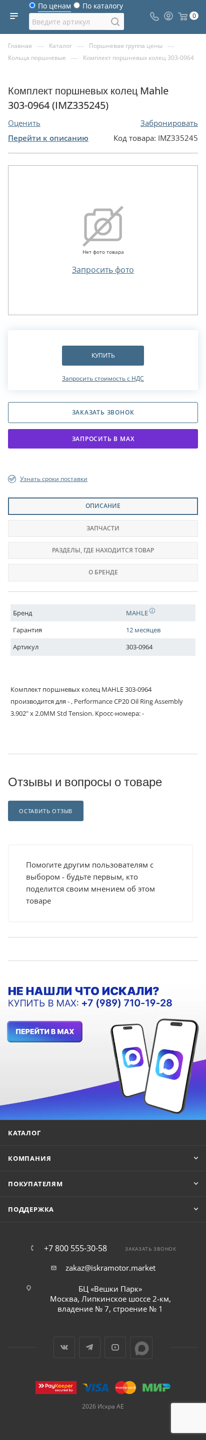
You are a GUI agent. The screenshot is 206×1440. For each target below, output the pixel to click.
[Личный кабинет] (168, 17)
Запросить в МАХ (103, 439)
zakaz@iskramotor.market (111, 1268)
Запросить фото (103, 270)
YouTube (115, 1347)
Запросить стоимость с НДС (103, 378)
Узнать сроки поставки (54, 479)
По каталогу (102, 8)
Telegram (89, 1347)
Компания (29, 1158)
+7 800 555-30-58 (75, 1248)
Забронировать (169, 123)
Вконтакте (64, 1347)
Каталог (24, 1132)
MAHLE (138, 612)
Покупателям (35, 1183)
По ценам (54, 8)
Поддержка (31, 1209)
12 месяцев (143, 629)
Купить (103, 355)
